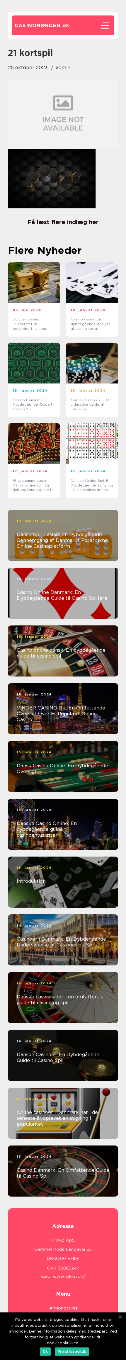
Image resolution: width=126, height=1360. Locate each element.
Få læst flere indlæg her (63, 222)
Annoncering (63, 1308)
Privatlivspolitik (72, 1351)
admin (63, 67)
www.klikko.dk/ (69, 1276)
